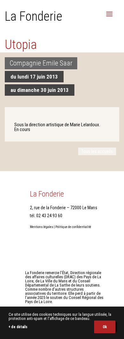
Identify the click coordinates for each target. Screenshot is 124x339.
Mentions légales (41, 227)
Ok (105, 327)
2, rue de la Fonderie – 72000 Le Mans (63, 207)
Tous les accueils (97, 151)
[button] (109, 14)
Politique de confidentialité (73, 227)
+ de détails (18, 327)
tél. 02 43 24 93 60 (46, 215)
